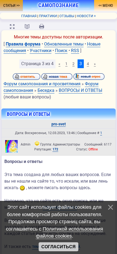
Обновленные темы (64, 44)
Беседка (46, 90)
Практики (48, 16)
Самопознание (58, 5)
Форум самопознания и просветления (42, 83)
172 (55, 149)
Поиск (61, 50)
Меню (107, 5)
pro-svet (58, 124)
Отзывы (66, 16)
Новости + (86, 16)
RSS (75, 50)
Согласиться (58, 246)
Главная (28, 16)
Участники (40, 50)
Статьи (9, 5)
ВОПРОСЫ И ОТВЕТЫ (80, 90)
